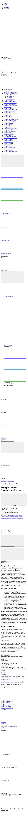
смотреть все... (10, 99)
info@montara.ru (5, 780)
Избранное (14, 505)
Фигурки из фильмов (17, 516)
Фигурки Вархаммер (6, 706)
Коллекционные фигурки (7, 481)
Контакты (3, 722)
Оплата (2, 727)
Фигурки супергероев (6, 516)
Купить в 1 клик (4, 562)
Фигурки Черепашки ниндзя (8, 700)
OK (2, 811)
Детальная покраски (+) (10, 512)
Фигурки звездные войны (7, 704)
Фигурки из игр (5, 518)
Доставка (3, 729)
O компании (4, 723)
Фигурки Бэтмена (5, 702)
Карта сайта (21, 682)
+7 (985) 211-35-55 (5, 213)
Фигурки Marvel (18, 515)
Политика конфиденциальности (9, 726)
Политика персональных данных (9, 682)
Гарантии (3, 724)
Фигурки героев (5, 705)
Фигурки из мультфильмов (16, 518)
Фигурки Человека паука (7, 701)
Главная (3, 478)
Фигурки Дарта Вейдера (7, 708)
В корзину (3, 560)
